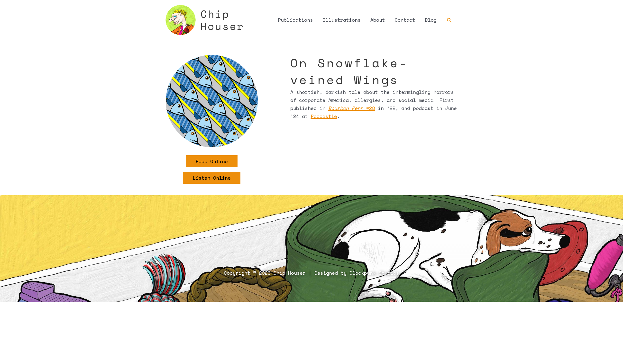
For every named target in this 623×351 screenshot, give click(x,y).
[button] (449, 20)
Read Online (212, 161)
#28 (351, 108)
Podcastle (324, 116)
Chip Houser (222, 20)
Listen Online (212, 177)
